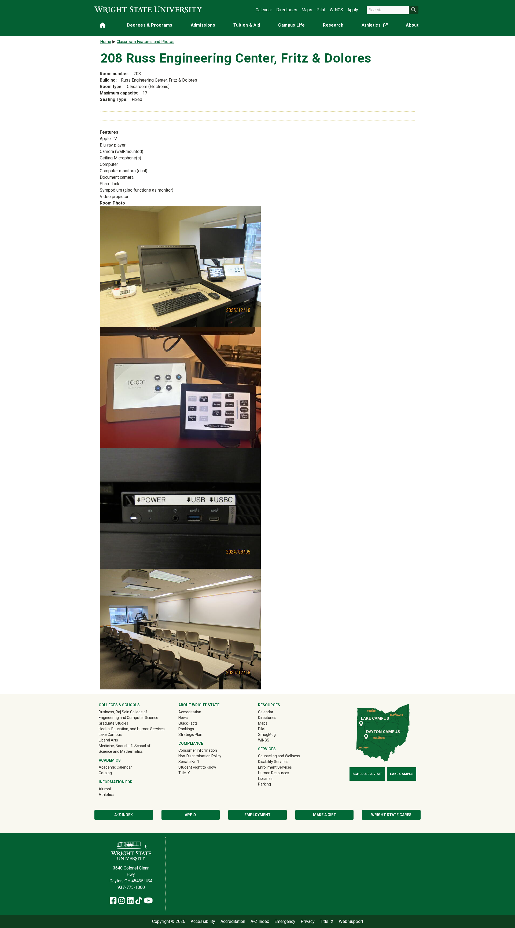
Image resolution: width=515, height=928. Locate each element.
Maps (306, 9)
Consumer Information (197, 750)
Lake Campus (110, 734)
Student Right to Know (197, 767)
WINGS (336, 9)
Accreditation (189, 712)
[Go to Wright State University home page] (148, 9)
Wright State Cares (391, 815)
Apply (352, 9)
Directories (286, 9)
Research (333, 25)
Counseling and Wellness (279, 756)
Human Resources (273, 773)
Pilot (321, 9)
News (183, 717)
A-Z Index (123, 815)
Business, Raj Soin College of (123, 712)
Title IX (184, 773)
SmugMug (274, 734)
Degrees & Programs (149, 25)
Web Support (351, 921)
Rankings (186, 729)
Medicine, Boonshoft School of (124, 746)
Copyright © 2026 (168, 921)
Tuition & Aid (246, 25)
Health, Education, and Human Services (132, 729)
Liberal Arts (108, 740)
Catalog (105, 773)
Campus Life (291, 25)
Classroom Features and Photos (145, 41)
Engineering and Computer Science (128, 717)
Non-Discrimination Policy (199, 756)
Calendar (264, 9)
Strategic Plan (190, 734)
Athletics (376, 26)
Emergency (284, 921)
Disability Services (273, 761)
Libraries (265, 778)
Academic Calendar (115, 767)
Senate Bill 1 (188, 761)
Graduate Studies (113, 723)
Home (105, 41)
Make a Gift (324, 815)
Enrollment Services (275, 767)
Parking (264, 784)
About (412, 25)
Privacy (308, 921)
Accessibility (203, 921)
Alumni (112, 789)
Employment (257, 815)
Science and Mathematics (121, 751)
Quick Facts (188, 723)
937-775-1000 (131, 887)
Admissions (203, 25)
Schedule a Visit (367, 774)
